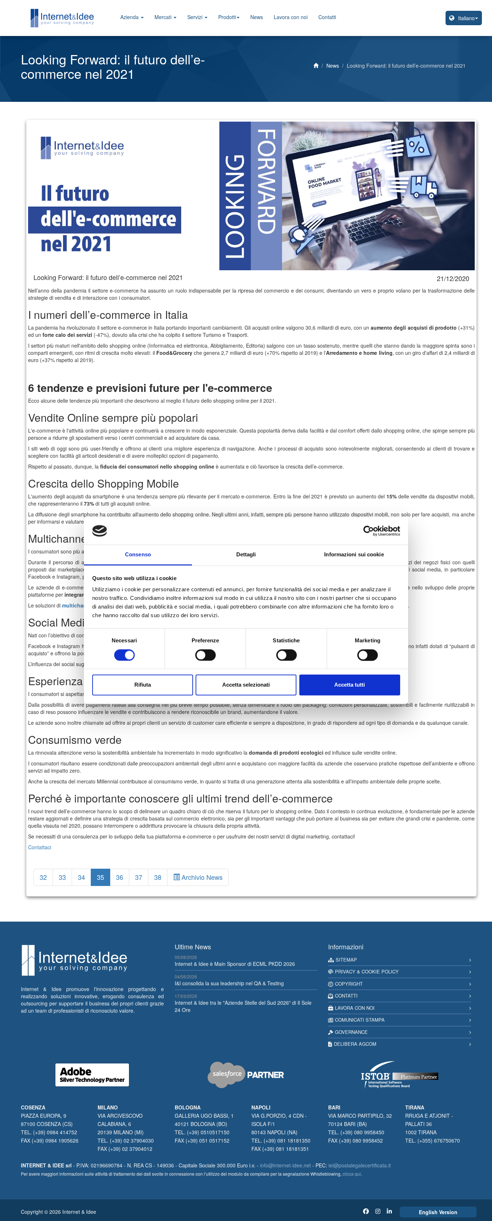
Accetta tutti (349, 685)
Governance (351, 1031)
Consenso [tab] (138, 555)
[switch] (205, 655)
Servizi (195, 17)
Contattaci (39, 847)
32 (43, 877)
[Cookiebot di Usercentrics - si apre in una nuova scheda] (368, 530)
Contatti (327, 17)
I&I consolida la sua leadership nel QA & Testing (229, 983)
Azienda (130, 17)
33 (62, 877)
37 (138, 877)
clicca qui (352, 1174)
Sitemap (346, 959)
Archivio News (201, 877)
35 (100, 877)
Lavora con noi (291, 17)
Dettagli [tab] (246, 555)
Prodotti (227, 17)
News (256, 17)
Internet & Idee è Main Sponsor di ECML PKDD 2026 (235, 963)
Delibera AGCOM (355, 1043)
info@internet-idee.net (285, 1165)
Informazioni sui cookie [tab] (354, 555)
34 (81, 877)
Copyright (349, 983)
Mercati (164, 17)
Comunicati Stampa (360, 1019)
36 (119, 877)
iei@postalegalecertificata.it (359, 1165)
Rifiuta (142, 685)
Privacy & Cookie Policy (367, 971)
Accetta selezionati (246, 685)
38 (157, 877)
